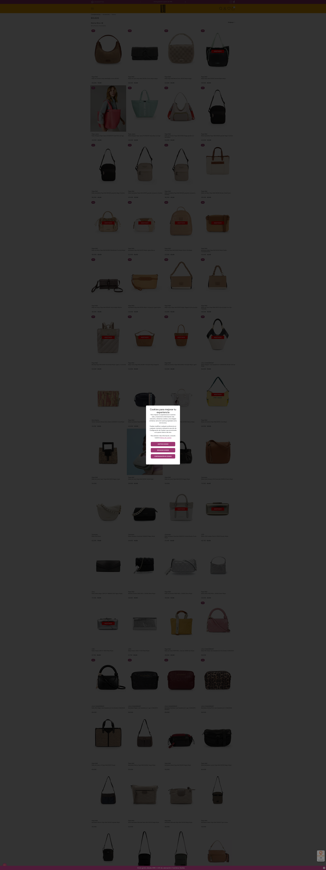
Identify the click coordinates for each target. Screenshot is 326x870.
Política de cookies (165, 438)
